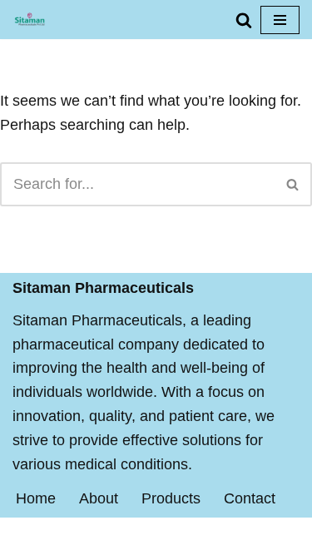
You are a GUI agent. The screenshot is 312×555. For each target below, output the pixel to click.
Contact (249, 498)
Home (36, 498)
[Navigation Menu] (280, 20)
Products (171, 498)
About (98, 498)
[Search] (243, 20)
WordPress (217, 536)
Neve (76, 536)
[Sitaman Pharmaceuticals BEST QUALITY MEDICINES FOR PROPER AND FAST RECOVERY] (29, 19)
